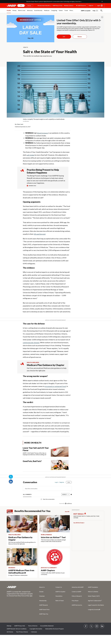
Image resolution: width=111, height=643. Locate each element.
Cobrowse (34, 632)
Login (98, 5)
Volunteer (42, 596)
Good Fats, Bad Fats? (32, 461)
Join (64, 36)
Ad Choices (10, 632)
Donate (41, 591)
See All (67, 511)
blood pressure (42, 133)
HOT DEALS (78, 514)
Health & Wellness (33, 362)
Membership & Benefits (44, 5)
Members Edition (68, 5)
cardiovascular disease (31, 342)
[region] (47, 493)
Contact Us (59, 587)
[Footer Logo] (20, 587)
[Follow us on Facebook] (86, 626)
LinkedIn (11, 481)
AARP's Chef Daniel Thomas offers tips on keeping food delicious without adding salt (34, 453)
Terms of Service (32, 625)
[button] (101, 10)
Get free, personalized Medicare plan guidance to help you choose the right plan (46, 369)
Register (91, 5)
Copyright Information (35, 628)
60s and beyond (39, 234)
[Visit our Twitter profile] (91, 626)
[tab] (27, 494)
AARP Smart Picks (57, 5)
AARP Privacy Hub (19, 625)
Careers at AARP (76, 591)
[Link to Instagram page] (97, 626)
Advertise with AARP (78, 587)
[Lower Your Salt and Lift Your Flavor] (60, 452)
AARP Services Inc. (77, 605)
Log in (56, 482)
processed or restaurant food (55, 386)
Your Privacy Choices (22, 632)
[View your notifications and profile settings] (71, 494)
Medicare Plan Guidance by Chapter (45, 365)
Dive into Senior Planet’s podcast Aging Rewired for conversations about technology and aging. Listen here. (53, 1)
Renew (80, 36)
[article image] (95, 10)
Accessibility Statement (47, 625)
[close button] (102, 17)
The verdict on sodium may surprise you (37, 56)
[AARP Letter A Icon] (22, 365)
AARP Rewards (43, 605)
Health (25, 47)
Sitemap (9, 625)
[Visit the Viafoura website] (68, 503)
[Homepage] (11, 5)
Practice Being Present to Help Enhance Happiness (43, 171)
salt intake (30, 155)
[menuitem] (9, 11)
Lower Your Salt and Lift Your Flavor (36, 449)
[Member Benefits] (10, 511)
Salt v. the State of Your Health (50, 51)
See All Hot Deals (78, 522)
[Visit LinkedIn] (102, 626)
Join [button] (21, 5)
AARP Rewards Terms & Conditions (16, 628)
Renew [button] (29, 5)
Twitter (11, 477)
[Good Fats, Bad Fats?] (60, 465)
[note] (55, 120)
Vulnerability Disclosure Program (54, 628)
